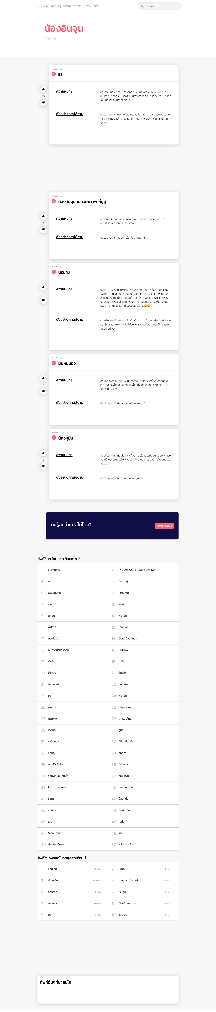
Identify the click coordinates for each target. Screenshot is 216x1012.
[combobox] (160, 6)
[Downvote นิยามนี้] (43, 102)
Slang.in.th (41, 6)
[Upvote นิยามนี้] (43, 89)
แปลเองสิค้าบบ (164, 526)
